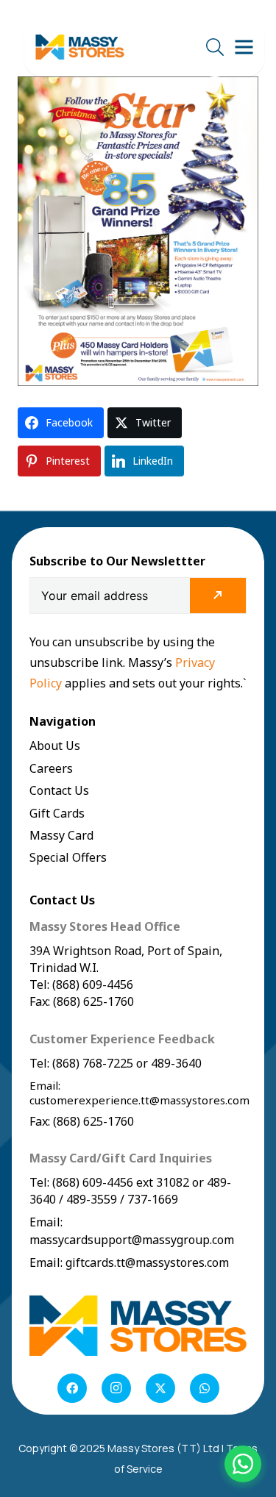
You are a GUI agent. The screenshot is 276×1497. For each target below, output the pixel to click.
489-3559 (91, 1199)
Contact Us (59, 790)
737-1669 (152, 1199)
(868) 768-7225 (92, 1063)
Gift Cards (57, 813)
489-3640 (175, 1063)
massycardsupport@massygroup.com (131, 1240)
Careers (51, 768)
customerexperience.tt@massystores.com (139, 1100)
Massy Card (61, 835)
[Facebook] (72, 1388)
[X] (160, 1388)
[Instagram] (116, 1388)
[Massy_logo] (79, 47)
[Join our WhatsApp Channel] (242, 1464)
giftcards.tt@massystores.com (147, 1262)
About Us (54, 745)
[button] (214, 47)
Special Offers (68, 857)
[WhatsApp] (204, 1388)
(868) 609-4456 (92, 1182)
